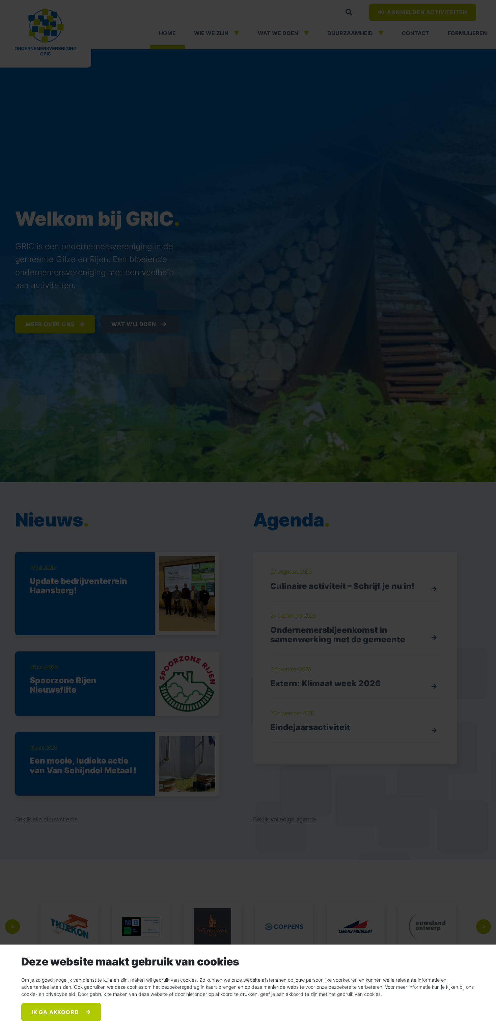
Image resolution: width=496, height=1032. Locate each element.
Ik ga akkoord (56, 1012)
